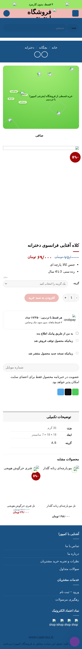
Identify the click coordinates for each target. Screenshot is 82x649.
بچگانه (43, 47)
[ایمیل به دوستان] (68, 392)
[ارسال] (7, 27)
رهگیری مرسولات (67, 599)
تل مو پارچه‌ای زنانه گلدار (61, 505)
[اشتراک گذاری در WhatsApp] (75, 392)
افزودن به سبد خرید (41, 298)
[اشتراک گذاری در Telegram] (60, 392)
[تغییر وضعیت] (75, 417)
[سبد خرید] (6, 13)
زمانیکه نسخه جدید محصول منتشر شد (51, 353)
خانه (54, 47)
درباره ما (73, 554)
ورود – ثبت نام (69, 592)
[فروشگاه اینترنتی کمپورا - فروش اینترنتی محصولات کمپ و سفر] (41, 13)
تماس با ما (72, 546)
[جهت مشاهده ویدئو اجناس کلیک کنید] (60, 623)
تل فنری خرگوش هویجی (21, 505)
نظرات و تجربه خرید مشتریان (59, 561)
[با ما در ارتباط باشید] (52, 623)
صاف (5, 277)
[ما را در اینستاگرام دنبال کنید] (74, 623)
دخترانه (29, 47)
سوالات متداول (69, 569)
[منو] (75, 13)
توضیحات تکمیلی (59, 417)
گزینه (76, 283)
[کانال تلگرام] (67, 623)
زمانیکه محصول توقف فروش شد (54, 341)
